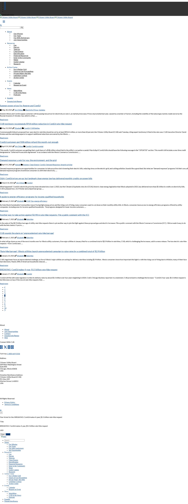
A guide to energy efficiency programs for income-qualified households (32, 197)
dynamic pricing (66, 165)
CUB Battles (35, 128)
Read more (4, 120)
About (9, 31)
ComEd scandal (37, 146)
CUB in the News (15, 495)
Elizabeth (18, 128)
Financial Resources (16, 464)
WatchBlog (12, 493)
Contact (7, 333)
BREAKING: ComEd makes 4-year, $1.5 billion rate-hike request (28, 269)
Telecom (12, 458)
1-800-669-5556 (13, 354)
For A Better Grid (15, 476)
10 (5, 308)
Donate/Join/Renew (14, 101)
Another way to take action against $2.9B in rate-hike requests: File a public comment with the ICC (44, 215)
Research (17, 64)
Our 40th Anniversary (16, 448)
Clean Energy (34, 165)
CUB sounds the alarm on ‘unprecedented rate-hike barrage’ (27, 233)
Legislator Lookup (15, 482)
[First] (4, 287)
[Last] (4, 310)
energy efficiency (40, 201)
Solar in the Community (22, 58)
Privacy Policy (9, 402)
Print (8, 434)
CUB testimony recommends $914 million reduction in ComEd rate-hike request (36, 124)
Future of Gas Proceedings (18, 478)
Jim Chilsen (19, 110)
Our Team (12, 446)
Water (11, 468)
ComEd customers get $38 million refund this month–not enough (29, 142)
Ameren (26, 165)
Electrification (13, 462)
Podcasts (17, 95)
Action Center (19, 78)
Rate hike (29, 219)
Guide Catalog (14, 470)
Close (2, 434)
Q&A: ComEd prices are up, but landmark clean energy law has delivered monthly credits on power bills (46, 178)
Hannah (18, 165)
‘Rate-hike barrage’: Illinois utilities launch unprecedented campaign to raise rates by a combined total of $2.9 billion (52, 251)
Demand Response (53, 165)
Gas (10, 454)
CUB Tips (30, 201)
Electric (11, 456)
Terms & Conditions (11, 404)
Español (10, 98)
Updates (42, 110)
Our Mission (13, 444)
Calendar (12, 487)
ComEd (27, 128)
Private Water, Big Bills (17, 480)
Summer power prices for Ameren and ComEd (20, 105)
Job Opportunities (20, 40)
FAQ (6, 338)
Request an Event (20, 85)
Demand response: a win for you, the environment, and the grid (28, 160)
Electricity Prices (31, 110)
